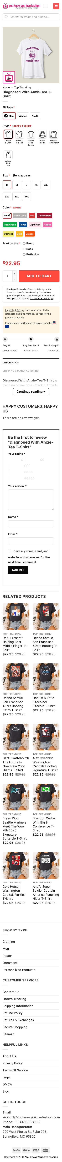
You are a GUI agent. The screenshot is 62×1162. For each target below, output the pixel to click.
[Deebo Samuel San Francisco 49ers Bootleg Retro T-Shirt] (16, 676)
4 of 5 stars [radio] (16, 472)
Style (7, 126)
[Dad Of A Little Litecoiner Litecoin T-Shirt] (46, 676)
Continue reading (30, 391)
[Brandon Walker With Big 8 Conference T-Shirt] (46, 797)
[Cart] (56, 6)
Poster (7, 955)
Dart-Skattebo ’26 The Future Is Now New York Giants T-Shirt (16, 764)
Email (13, 534)
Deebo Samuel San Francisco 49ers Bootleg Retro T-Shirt (13, 704)
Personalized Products (19, 970)
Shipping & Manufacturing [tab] (21, 370)
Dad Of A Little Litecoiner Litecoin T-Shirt (44, 702)
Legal (6, 1077)
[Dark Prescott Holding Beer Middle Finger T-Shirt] (16, 616)
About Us (9, 1056)
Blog (6, 1091)
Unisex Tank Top (8, 163)
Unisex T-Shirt (8, 141)
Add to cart (39, 276)
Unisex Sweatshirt (53, 141)
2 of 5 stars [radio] (32, 459)
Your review (17, 486)
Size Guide (24, 175)
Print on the (11, 243)
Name (13, 517)
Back (29, 249)
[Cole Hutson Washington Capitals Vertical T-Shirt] (16, 865)
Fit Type (9, 107)
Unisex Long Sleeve (31, 142)
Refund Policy (13, 1013)
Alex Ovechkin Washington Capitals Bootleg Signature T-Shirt (45, 764)
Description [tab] (11, 362)
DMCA (7, 1084)
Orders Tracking (14, 999)
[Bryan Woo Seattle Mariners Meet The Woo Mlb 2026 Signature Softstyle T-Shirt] (16, 797)
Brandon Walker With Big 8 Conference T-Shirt (44, 824)
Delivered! (53, 350)
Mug (6, 948)
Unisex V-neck (19, 141)
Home (6, 87)
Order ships (31, 350)
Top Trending (22, 87)
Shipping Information (18, 1006)
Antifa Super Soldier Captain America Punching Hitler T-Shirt (46, 892)
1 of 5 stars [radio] (13, 459)
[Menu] (45, 6)
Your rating (16, 453)
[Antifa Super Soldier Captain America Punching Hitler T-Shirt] (46, 865)
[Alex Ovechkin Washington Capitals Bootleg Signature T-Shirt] (46, 737)
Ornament (10, 963)
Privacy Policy (13, 1063)
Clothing (9, 941)
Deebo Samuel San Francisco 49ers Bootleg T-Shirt (45, 644)
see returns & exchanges (41, 298)
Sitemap (8, 1034)
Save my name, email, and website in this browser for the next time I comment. (29, 556)
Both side (32, 254)
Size (6, 175)
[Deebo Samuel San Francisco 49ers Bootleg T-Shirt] (46, 616)
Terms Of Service (15, 1070)
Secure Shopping (15, 1027)
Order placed (10, 350)
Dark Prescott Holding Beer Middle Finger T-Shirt (15, 644)
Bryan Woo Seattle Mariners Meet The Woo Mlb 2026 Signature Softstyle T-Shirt (15, 828)
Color (7, 207)
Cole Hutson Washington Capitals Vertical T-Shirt (14, 892)
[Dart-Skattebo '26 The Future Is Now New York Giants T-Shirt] (16, 737)
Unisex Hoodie (42, 141)
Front (30, 243)
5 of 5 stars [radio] (16, 478)
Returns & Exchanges (18, 1020)
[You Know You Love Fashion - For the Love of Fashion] (21, 6)
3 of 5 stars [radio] (16, 466)
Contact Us (11, 992)
